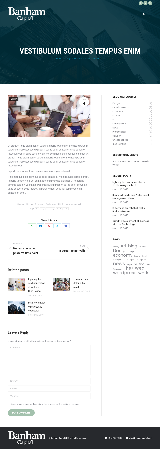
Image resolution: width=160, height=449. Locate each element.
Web (139, 268)
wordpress (125, 272)
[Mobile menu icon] (150, 14)
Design (14, 99)
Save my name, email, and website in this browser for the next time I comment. (46, 404)
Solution (138, 264)
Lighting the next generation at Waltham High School (36, 285)
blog (42, 209)
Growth (145, 256)
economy (50, 209)
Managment (141, 260)
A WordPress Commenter (126, 161)
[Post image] (16, 284)
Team (148, 264)
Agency (116, 247)
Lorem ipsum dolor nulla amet (80, 283)
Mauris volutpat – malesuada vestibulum (36, 306)
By (39, 204)
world (66, 209)
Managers (130, 260)
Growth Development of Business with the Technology (130, 222)
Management (118, 260)
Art (37, 209)
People (129, 264)
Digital (132, 251)
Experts (137, 256)
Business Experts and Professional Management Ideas (130, 196)
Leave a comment (73, 204)
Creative (142, 247)
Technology (117, 269)
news (119, 263)
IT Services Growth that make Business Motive (128, 209)
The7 (59, 209)
